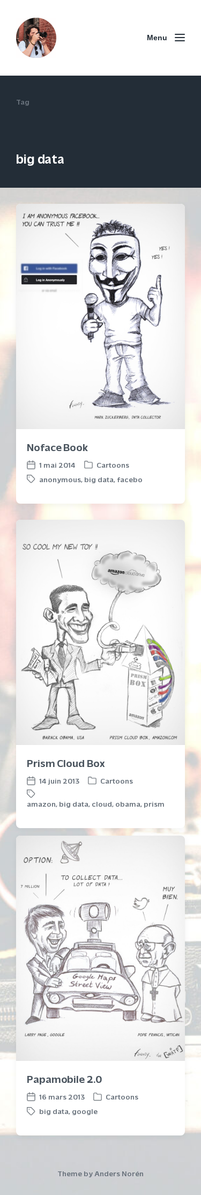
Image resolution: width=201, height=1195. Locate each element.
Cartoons (112, 464)
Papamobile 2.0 (64, 1078)
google (85, 1111)
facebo (130, 479)
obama (127, 803)
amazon (41, 803)
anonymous (60, 479)
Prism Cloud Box (66, 762)
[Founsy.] (36, 38)
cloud (102, 803)
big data (99, 479)
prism (154, 803)
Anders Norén (119, 1173)
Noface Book (57, 446)
